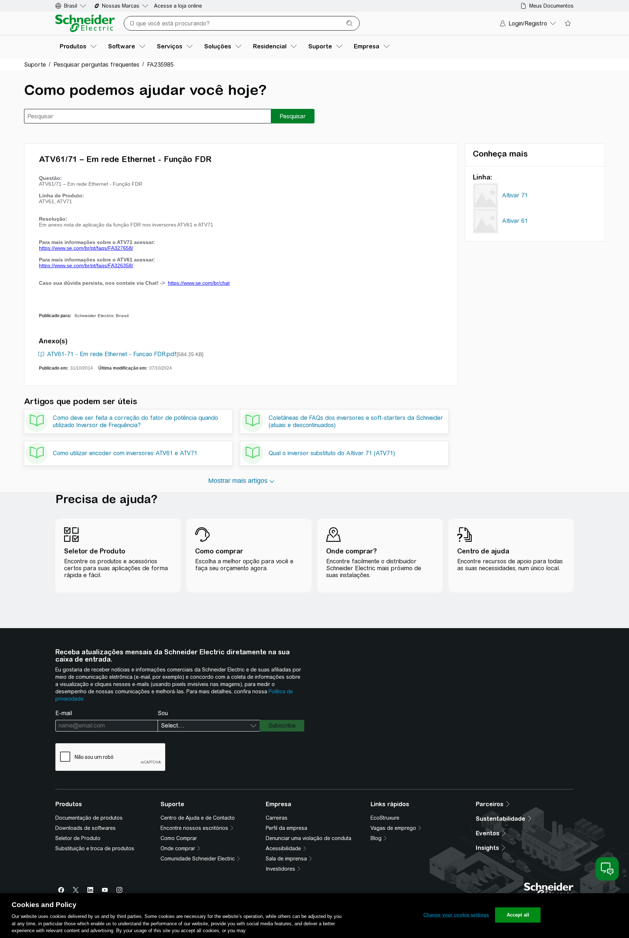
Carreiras (277, 818)
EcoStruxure (385, 818)
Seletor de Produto (77, 838)
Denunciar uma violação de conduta (308, 838)
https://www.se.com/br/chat (199, 283)
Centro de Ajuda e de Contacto (198, 818)
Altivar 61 (515, 220)
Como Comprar (179, 838)
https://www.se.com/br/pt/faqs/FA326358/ (86, 265)
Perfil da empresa (286, 828)
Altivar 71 (515, 195)
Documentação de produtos (89, 818)
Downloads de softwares (85, 828)
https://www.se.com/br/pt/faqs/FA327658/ (86, 248)
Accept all (518, 915)
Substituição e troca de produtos (94, 848)
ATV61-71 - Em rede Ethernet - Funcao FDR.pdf (112, 354)
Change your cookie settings (456, 915)
